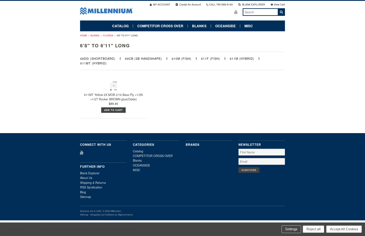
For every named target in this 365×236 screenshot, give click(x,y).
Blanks (199, 26)
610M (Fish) (181, 58)
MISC (248, 26)
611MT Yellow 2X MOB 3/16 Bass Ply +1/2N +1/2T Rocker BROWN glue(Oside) (113, 97)
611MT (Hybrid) (93, 63)
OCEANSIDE (225, 26)
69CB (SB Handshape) (143, 58)
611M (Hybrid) (242, 58)
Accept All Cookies (344, 229)
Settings (291, 229)
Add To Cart (113, 110)
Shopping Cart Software (102, 214)
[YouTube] (235, 12)
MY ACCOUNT (161, 4)
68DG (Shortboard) (97, 58)
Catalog (120, 26)
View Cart (279, 4)
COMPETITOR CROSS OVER (160, 26)
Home (83, 35)
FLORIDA (108, 35)
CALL (221, 4)
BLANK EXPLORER (253, 4)
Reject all (313, 229)
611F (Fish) (210, 58)
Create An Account (190, 4)
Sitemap (85, 197)
